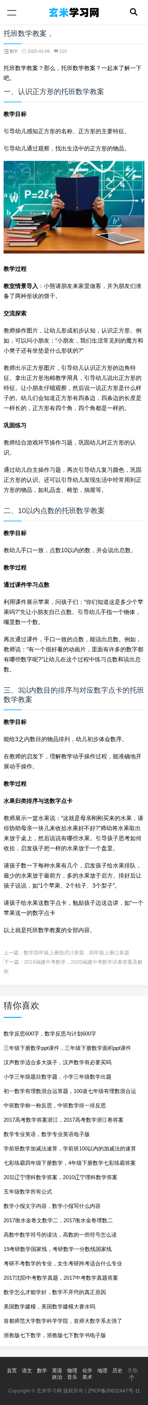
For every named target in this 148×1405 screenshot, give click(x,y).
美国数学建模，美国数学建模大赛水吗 (49, 1306)
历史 (117, 1370)
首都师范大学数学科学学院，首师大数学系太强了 (63, 1321)
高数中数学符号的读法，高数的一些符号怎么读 (60, 1235)
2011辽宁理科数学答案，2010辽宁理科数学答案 (60, 1177)
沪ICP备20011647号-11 (114, 1391)
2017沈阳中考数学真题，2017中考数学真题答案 (61, 1278)
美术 (87, 1377)
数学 (42, 1370)
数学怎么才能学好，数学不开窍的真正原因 (55, 1292)
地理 (102, 1370)
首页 (12, 1370)
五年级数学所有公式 (28, 1191)
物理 (72, 1370)
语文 (27, 1370)
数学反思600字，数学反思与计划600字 (50, 1034)
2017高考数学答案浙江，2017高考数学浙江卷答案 (64, 1120)
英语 (57, 1370)
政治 (57, 1377)
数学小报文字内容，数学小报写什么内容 (52, 1206)
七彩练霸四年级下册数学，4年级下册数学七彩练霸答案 (70, 1163)
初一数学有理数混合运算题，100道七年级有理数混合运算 (70, 1093)
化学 (87, 1370)
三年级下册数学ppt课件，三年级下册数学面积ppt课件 (67, 1048)
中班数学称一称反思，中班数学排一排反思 (55, 1105)
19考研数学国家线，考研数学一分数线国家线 (58, 1249)
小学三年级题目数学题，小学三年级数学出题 (57, 1077)
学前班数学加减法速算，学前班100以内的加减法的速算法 (70, 1150)
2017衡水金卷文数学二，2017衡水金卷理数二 (58, 1220)
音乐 (72, 1377)
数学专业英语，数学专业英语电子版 (47, 1134)
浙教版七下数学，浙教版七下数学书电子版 (55, 1335)
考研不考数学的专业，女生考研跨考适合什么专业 (63, 1263)
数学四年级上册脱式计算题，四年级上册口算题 (76, 952)
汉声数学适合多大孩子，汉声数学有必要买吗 (57, 1062)
